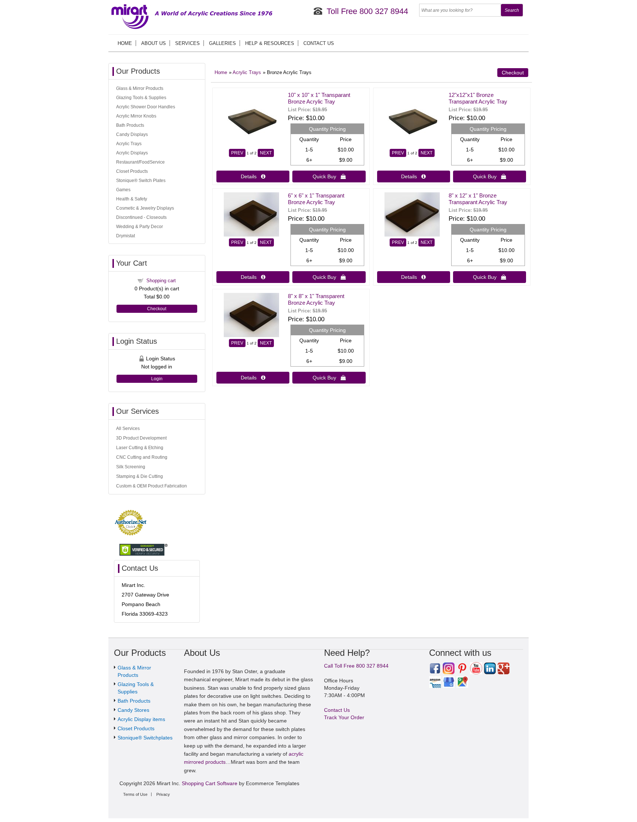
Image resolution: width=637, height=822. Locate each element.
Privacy (163, 794)
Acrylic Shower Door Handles (145, 106)
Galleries (222, 43)
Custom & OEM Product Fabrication (151, 486)
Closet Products (132, 171)
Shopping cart (161, 280)
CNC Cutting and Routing (141, 457)
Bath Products (130, 125)
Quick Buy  (329, 176)
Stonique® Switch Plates (141, 180)
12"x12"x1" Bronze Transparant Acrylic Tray (478, 98)
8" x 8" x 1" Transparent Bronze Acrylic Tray (316, 299)
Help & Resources (269, 43)
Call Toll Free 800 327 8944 (356, 666)
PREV (237, 153)
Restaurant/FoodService (140, 162)
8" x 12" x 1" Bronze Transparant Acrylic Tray (478, 198)
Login (157, 379)
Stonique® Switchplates (145, 738)
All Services (128, 428)
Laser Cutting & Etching (139, 447)
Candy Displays (132, 134)
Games (123, 189)
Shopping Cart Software (209, 783)
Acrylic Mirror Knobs (136, 116)
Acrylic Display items (141, 719)
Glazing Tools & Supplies (141, 97)
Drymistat (125, 235)
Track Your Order (344, 717)
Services (187, 43)
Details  (253, 176)
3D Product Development (141, 438)
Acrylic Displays (132, 152)
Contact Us (318, 43)
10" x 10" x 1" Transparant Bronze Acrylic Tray (319, 98)
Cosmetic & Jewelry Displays (145, 208)
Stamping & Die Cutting (139, 476)
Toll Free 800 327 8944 (367, 11)
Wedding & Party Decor (139, 226)
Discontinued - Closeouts (141, 217)
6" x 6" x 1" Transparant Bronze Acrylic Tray (316, 198)
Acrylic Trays (247, 72)
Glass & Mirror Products (139, 88)
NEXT (266, 153)
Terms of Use (135, 794)
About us (153, 43)
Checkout (513, 72)
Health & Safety (131, 199)
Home (125, 43)
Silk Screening (130, 466)
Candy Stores (133, 710)
